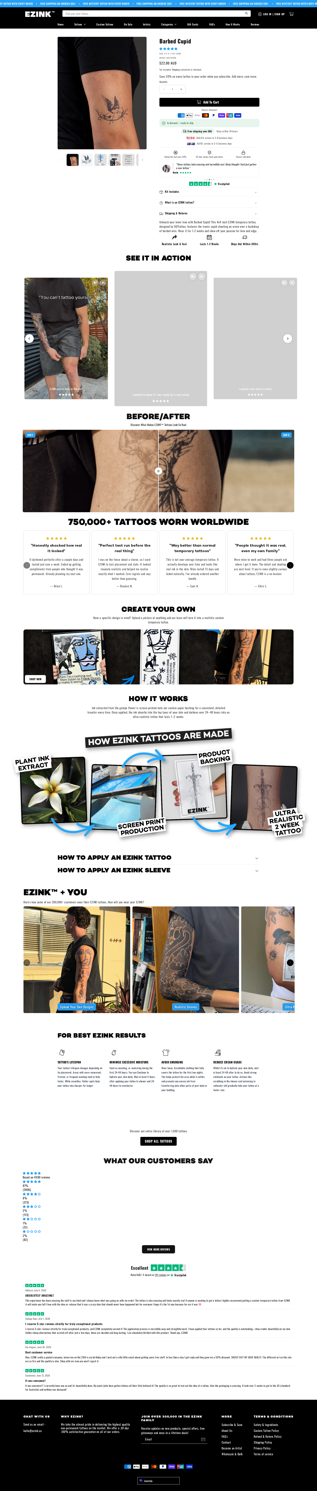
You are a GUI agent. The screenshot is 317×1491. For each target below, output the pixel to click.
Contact (226, 1442)
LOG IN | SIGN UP (274, 14)
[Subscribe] (203, 1439)
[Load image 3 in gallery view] (100, 160)
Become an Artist (232, 1448)
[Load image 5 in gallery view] (128, 160)
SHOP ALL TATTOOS (158, 1141)
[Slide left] (62, 160)
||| (158, 471)
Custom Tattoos (104, 24)
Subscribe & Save (232, 1424)
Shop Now (35, 679)
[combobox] (158, 1480)
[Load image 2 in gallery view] (87, 160)
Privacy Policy (262, 1448)
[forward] (290, 565)
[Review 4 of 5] (211, 179)
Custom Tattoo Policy (266, 1430)
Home (60, 24)
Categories (167, 24)
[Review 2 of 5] (207, 179)
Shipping (176, 69)
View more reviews (158, 1249)
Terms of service (263, 1454)
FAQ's (212, 24)
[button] (168, 48)
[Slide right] (143, 160)
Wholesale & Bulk (232, 1454)
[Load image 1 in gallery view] (73, 160)
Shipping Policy (263, 1442)
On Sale (128, 24)
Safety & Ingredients (266, 1424)
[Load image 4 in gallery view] (114, 160)
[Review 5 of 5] (213, 179)
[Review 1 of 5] (205, 179)
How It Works (233, 24)
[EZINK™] (40, 14)
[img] (158, 1173)
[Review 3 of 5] (209, 179)
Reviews (255, 24)
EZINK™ (162, 1473)
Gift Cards (192, 24)
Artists (147, 24)
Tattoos (78, 24)
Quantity (163, 82)
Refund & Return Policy (267, 1436)
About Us (227, 1430)
